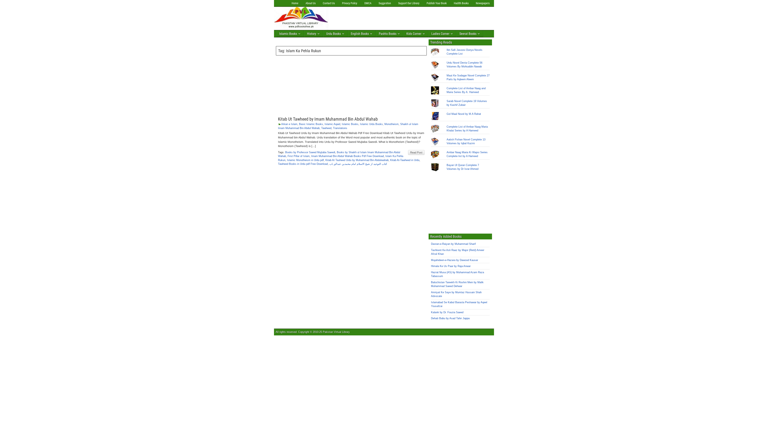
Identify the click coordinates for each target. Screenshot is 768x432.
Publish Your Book (437, 3)
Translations (340, 128)
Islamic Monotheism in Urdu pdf (305, 160)
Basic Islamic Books (311, 124)
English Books (360, 34)
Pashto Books (387, 34)
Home (295, 3)
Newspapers (483, 3)
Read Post (416, 152)
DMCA (367, 3)
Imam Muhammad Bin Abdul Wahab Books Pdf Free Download (347, 156)
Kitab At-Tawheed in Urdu (404, 160)
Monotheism (391, 124)
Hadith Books (461, 3)
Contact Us (329, 3)
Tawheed (326, 128)
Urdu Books (333, 34)
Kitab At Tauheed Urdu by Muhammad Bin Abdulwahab (357, 160)
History (311, 34)
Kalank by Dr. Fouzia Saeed (447, 312)
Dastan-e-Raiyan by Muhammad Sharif (453, 243)
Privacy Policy (349, 3)
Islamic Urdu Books (371, 124)
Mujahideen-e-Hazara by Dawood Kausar (454, 260)
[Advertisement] (403, 17)
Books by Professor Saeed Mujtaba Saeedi (310, 152)
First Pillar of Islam (299, 156)
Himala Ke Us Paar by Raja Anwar (451, 266)
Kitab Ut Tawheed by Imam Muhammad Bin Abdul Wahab (328, 119)
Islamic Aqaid (332, 124)
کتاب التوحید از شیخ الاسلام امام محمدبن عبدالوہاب (358, 163)
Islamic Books (288, 34)
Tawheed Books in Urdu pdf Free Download (303, 163)
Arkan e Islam (289, 124)
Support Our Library (408, 3)
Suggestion (385, 3)
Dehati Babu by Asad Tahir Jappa (450, 318)
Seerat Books (467, 34)
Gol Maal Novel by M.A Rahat (464, 113)
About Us (311, 3)
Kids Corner (413, 34)
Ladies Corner (440, 34)
